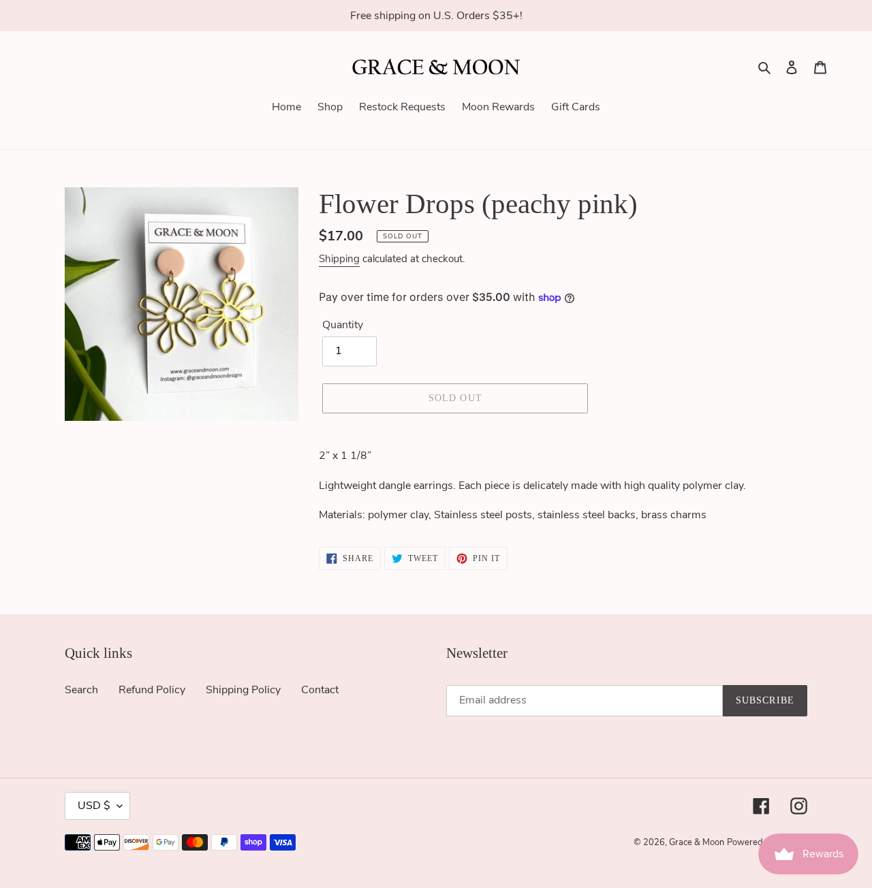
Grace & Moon (696, 842)
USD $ (94, 805)
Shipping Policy (243, 689)
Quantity (342, 324)
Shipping (339, 259)
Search (81, 689)
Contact (320, 689)
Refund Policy (152, 689)
